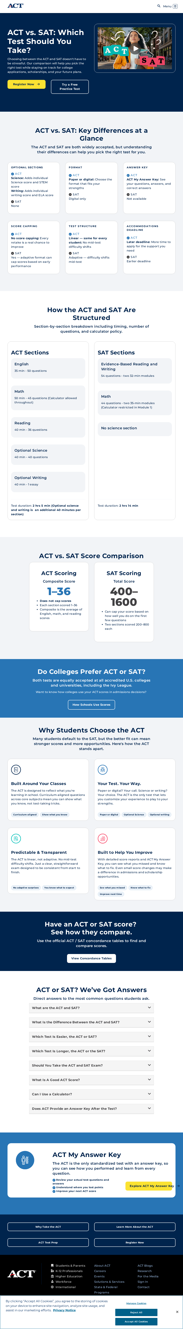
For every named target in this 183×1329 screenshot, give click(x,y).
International (66, 1287)
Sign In (143, 1281)
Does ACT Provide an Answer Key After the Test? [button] (75, 1109)
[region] (91, 1312)
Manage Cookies (136, 1303)
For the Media (148, 1276)
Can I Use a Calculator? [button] (52, 1094)
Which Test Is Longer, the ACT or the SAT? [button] (68, 1051)
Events (99, 1276)
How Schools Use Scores (92, 704)
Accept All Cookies (136, 1321)
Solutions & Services (109, 1281)
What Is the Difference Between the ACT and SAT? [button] (76, 1022)
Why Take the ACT (48, 1226)
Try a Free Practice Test (70, 87)
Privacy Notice (64, 1310)
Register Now (24, 84)
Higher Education (69, 1276)
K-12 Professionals (69, 1271)
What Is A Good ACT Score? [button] (56, 1080)
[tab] (91, 1008)
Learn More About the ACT (135, 1226)
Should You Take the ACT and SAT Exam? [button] (67, 1065)
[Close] (177, 1312)
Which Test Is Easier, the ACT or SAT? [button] (64, 1037)
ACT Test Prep (48, 1242)
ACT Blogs (145, 1265)
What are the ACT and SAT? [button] (56, 1008)
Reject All (136, 1312)
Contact (144, 1287)
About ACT (102, 1265)
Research (145, 1271)
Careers (100, 1271)
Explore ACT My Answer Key (151, 1186)
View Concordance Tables (91, 958)
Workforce (64, 1281)
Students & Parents (70, 1265)
